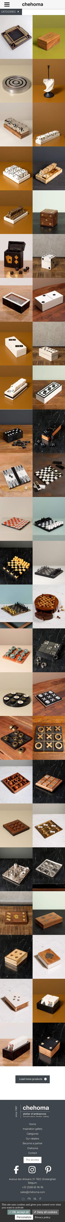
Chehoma (32, 1148)
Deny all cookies (46, 1212)
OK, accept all (20, 1212)
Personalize (24, 1217)
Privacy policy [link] (42, 1217)
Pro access (32, 1159)
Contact (32, 1153)
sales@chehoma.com (32, 1192)
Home (32, 1124)
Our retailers (32, 1138)
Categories (32, 1133)
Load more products (30, 1079)
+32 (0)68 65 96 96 (32, 1187)
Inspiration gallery (32, 1128)
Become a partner (32, 1143)
